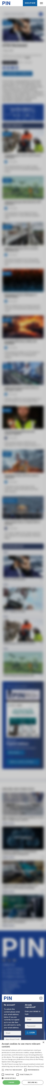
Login (32, 1032)
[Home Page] (6, 3)
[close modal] (41, 998)
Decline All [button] (32, 1082)
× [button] (43, 1042)
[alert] (23, 1063)
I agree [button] (11, 1082)
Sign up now (30, 3)
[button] (2, 1070)
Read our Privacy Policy (36, 1066)
